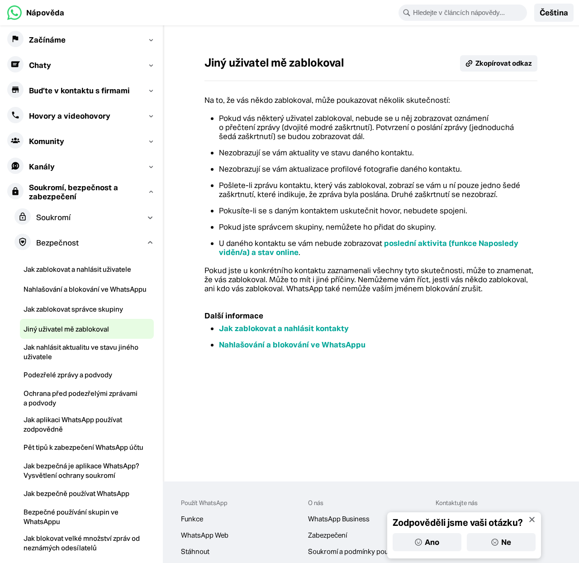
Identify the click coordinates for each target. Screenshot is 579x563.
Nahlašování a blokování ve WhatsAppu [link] (292, 345)
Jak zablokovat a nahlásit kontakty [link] (284, 328)
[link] (35, 12)
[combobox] (468, 13)
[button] (554, 13)
